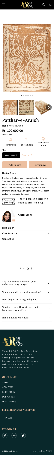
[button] (3, 4)
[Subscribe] (48, 418)
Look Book (8, 391)
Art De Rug (14, 451)
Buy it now (40, 164)
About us (7, 387)
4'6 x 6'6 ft (11, 155)
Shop (5, 382)
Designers (8, 396)
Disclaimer (9, 401)
